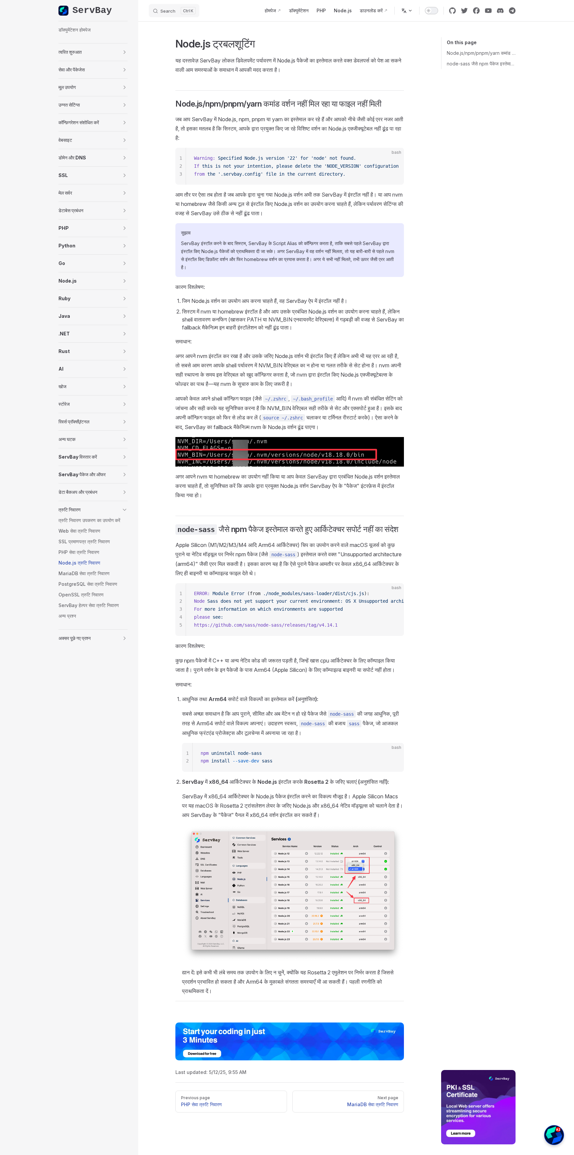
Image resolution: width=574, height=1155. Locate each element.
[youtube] (488, 11)
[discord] (500, 11)
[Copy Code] (393, 158)
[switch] (431, 10)
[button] (93, 52)
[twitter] (464, 11)
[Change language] (407, 10)
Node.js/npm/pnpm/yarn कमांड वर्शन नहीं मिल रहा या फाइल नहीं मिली (481, 53)
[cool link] (512, 11)
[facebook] (476, 11)
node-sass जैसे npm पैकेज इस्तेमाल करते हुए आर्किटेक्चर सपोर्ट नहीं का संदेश (481, 63)
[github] (452, 11)
